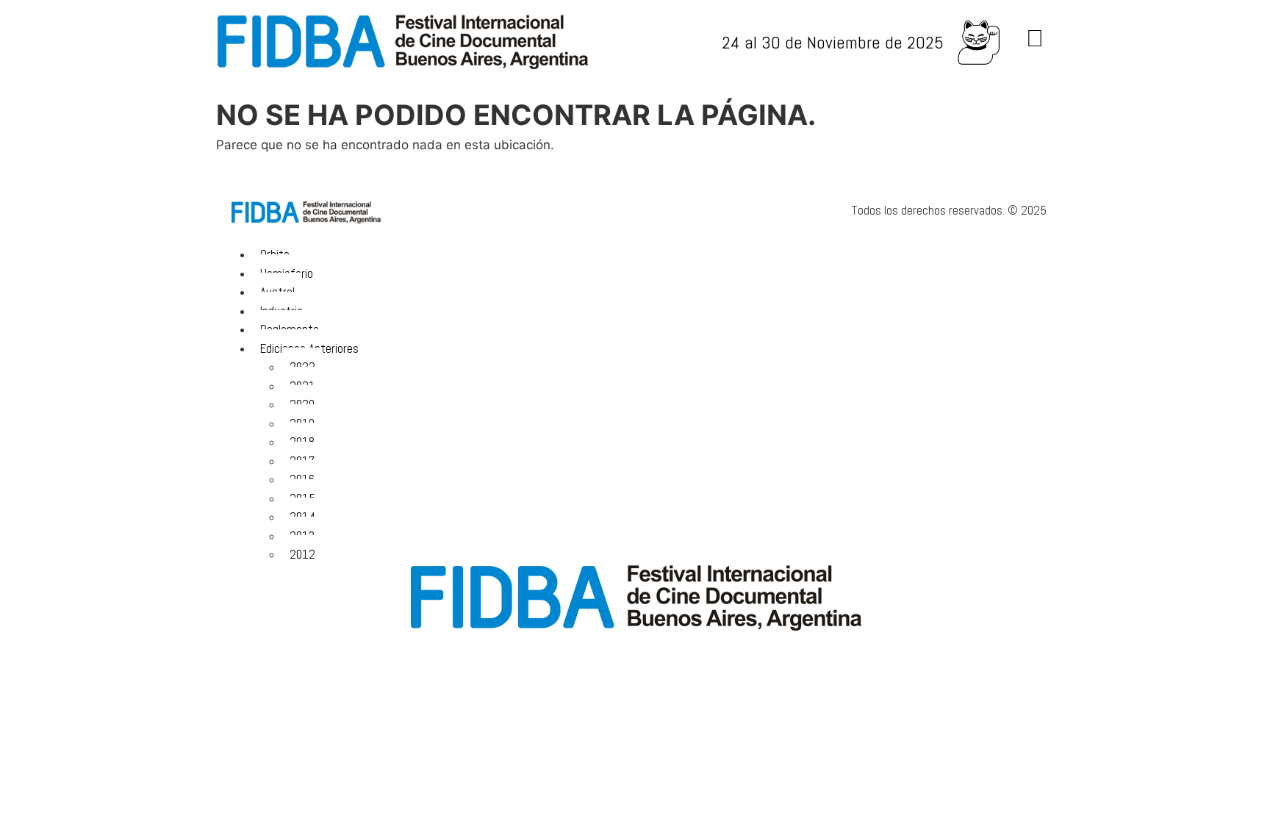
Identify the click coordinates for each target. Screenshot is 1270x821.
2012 (302, 554)
